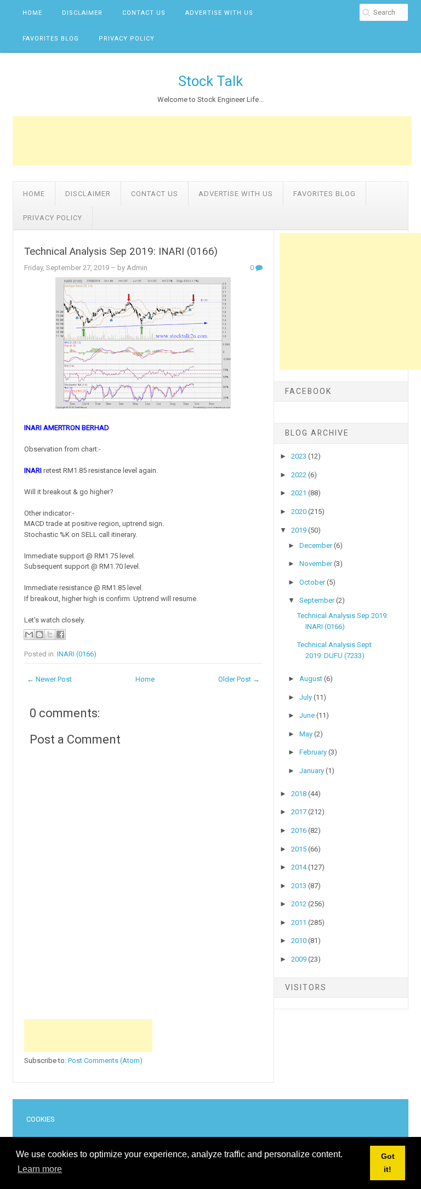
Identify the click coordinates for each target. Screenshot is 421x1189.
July (306, 697)
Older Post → (239, 679)
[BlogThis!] (39, 634)
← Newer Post (49, 679)
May (306, 734)
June (307, 715)
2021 (299, 493)
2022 (299, 475)
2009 (299, 959)
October (313, 582)
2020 (299, 511)
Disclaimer (82, 12)
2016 (299, 830)
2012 (299, 904)
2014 (299, 867)
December (316, 545)
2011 (299, 922)
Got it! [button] (388, 1163)
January (312, 771)
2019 (299, 530)
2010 (299, 940)
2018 (299, 794)
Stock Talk (210, 81)
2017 (299, 812)
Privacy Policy (127, 38)
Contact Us (144, 12)
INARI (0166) (76, 654)
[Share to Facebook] (60, 634)
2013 (299, 886)
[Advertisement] (212, 140)
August (311, 678)
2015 (299, 849)
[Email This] (29, 634)
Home (32, 12)
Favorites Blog (50, 38)
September (317, 600)
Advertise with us (219, 12)
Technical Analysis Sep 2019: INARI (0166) (121, 251)
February (313, 752)
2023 (299, 456)
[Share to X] (49, 634)
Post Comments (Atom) (105, 1060)
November (316, 563)
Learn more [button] (40, 1169)
